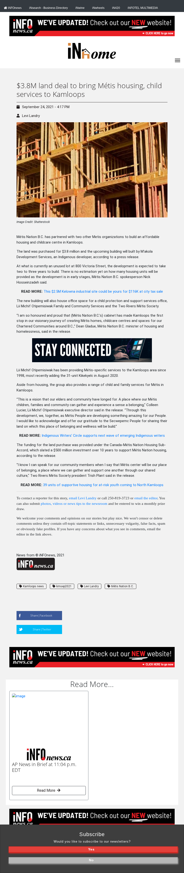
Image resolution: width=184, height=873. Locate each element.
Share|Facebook (41, 615)
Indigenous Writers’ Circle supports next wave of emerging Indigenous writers (103, 435)
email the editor (145, 498)
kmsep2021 (64, 586)
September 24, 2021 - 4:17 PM (45, 107)
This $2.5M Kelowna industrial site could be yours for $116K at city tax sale (103, 291)
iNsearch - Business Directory (48, 8)
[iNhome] (177, 60)
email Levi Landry (83, 498)
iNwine (80, 8)
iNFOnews (14, 8)
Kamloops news (33, 586)
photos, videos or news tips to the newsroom (74, 504)
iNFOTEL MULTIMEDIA (143, 8)
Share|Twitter (42, 629)
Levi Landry (31, 116)
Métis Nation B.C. (122, 586)
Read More (46, 790)
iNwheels (98, 8)
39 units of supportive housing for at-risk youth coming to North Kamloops (103, 485)
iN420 (116, 8)
